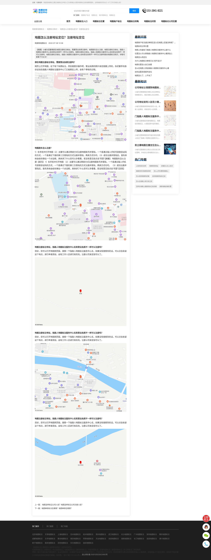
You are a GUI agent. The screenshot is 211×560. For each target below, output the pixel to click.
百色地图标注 (63, 543)
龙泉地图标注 (113, 539)
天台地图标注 (101, 539)
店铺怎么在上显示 (167, 166)
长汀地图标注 (139, 539)
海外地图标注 (103, 15)
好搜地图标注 (105, 550)
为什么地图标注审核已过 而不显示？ (149, 61)
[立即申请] (206, 518)
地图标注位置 (99, 21)
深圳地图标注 (152, 534)
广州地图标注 (139, 534)
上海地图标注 (63, 534)
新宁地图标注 (37, 543)
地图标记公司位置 (169, 21)
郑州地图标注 (101, 534)
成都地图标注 (37, 539)
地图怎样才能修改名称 (143, 171)
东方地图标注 (75, 543)
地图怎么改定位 (141, 57)
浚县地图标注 (152, 539)
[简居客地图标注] (40, 11)
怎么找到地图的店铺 (142, 176)
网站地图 (137, 550)
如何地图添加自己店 (158, 176)
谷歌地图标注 (69, 550)
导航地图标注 (93, 550)
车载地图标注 (37, 550)
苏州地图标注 (75, 534)
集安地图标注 (63, 539)
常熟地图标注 (88, 539)
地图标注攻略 (133, 21)
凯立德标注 (128, 550)
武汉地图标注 (113, 534)
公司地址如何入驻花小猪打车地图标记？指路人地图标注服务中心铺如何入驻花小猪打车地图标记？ (148, 102)
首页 (68, 21)
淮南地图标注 (126, 539)
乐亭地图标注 (50, 539)
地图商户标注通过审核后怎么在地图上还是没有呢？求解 (156, 42)
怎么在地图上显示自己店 (144, 181)
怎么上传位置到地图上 (161, 171)
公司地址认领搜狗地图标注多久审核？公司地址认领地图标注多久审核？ (148, 87)
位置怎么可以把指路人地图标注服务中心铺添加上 (153, 53)
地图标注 (94, 15)
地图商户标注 (116, 21)
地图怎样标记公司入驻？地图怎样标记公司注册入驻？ (62, 505)
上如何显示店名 (141, 166)
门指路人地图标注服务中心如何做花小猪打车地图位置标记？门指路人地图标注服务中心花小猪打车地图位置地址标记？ (148, 116)
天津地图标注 (50, 534)
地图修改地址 (153, 166)
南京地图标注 (75, 539)
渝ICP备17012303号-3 (72, 555)
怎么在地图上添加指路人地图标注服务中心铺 (152, 68)
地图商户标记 (85, 15)
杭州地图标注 (88, 534)
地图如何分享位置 (141, 46)
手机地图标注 (58, 550)
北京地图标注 (37, 534)
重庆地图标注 (164, 534)
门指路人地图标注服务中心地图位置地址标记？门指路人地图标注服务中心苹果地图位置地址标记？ (148, 130)
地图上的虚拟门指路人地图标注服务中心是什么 (153, 50)
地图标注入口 (81, 21)
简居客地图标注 (38, 29)
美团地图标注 (117, 550)
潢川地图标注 (164, 539)
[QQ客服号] (206, 527)
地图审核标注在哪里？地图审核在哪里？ (57, 508)
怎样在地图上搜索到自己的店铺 (146, 186)
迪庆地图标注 (88, 543)
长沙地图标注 (126, 534)
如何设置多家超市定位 (143, 72)
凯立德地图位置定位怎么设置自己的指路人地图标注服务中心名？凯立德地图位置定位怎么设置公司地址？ (148, 145)
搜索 (134, 11)
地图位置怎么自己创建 (143, 64)
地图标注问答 (150, 21)
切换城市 (39, 2)
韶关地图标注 (50, 543)
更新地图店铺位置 (165, 186)
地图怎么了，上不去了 (143, 75)
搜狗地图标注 (81, 550)
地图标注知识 (52, 29)
